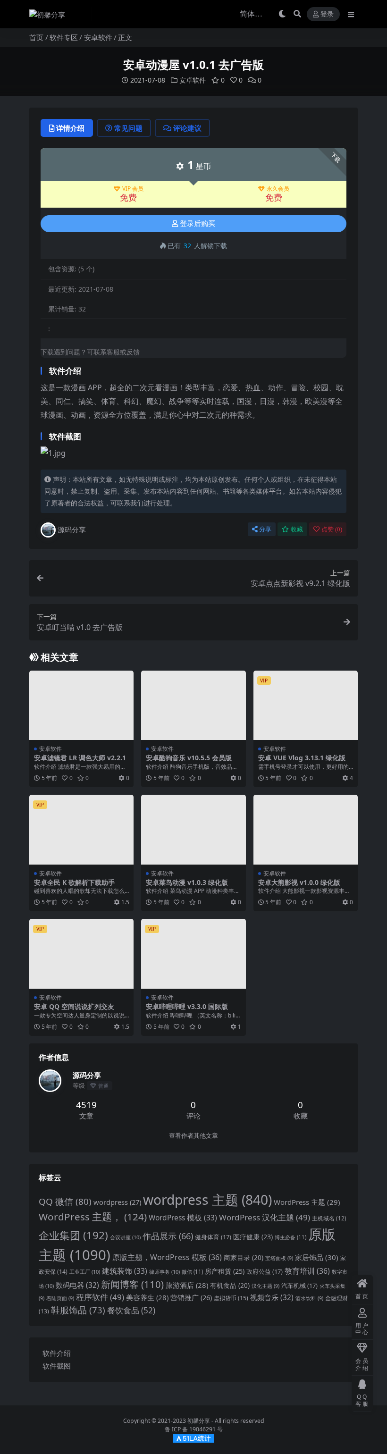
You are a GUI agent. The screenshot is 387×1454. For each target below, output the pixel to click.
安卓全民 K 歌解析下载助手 (74, 882)
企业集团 (73, 1235)
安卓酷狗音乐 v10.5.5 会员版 (189, 757)
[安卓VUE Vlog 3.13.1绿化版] (305, 705)
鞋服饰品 (78, 1310)
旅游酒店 (187, 1285)
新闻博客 (132, 1284)
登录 (327, 14)
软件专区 (64, 37)
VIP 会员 (132, 188)
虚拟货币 (231, 1298)
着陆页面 (60, 1298)
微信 (192, 1271)
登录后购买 (197, 223)
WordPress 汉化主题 (264, 1217)
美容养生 (147, 1297)
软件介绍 (56, 1353)
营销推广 (191, 1297)
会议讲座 (125, 1237)
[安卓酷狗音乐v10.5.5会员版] (193, 705)
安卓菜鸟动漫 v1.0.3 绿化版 (187, 882)
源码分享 (72, 529)
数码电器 (77, 1285)
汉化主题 (265, 1286)
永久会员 (278, 188)
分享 (265, 529)
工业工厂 (84, 1271)
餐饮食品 (131, 1310)
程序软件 (100, 1297)
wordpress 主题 (207, 1200)
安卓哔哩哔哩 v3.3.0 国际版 (187, 1006)
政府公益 (264, 1271)
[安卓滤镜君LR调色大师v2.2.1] (81, 705)
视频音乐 (272, 1298)
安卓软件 (98, 37)
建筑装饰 (124, 1271)
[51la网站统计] (193, 1438)
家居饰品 (316, 1257)
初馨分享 (198, 1421)
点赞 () (331, 529)
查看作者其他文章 (193, 1135)
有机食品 (230, 1285)
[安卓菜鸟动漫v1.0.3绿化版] (193, 830)
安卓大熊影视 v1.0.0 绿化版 (299, 882)
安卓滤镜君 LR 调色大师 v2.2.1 (80, 757)
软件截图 (56, 1365)
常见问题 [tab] (128, 128)
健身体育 (213, 1237)
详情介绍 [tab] (70, 128)
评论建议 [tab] (187, 128)
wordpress (117, 1202)
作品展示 (168, 1236)
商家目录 (243, 1257)
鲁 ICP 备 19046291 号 (194, 1429)
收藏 (297, 529)
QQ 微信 (65, 1201)
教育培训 (307, 1271)
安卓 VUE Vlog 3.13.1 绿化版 (301, 757)
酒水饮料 (309, 1298)
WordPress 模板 (183, 1217)
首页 (36, 37)
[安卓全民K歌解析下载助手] (81, 830)
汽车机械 (299, 1285)
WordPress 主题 (307, 1202)
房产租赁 (224, 1271)
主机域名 (329, 1218)
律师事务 (164, 1271)
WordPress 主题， (93, 1216)
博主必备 (290, 1237)
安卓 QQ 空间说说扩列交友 (74, 1006)
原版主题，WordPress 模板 (167, 1257)
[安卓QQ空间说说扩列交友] (81, 954)
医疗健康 (253, 1236)
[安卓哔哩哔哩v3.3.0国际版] (193, 954)
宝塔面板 (279, 1258)
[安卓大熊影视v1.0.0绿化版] (305, 830)
